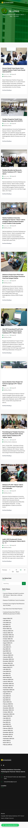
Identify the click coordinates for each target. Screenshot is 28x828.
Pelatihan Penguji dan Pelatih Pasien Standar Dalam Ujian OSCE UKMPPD (12, 120)
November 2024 (7, 661)
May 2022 (5, 722)
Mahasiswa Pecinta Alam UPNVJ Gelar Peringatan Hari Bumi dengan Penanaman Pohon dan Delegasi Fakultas (13, 276)
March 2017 (6, 742)
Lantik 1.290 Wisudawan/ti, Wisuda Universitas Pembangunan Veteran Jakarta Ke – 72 (13, 541)
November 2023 (7, 685)
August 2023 (6, 691)
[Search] (24, 583)
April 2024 (5, 675)
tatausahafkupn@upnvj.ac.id (10, 781)
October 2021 (6, 736)
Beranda (3, 813)
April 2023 (5, 700)
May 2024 (5, 673)
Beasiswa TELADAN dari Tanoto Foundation (14, 600)
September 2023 (7, 689)
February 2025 (7, 655)
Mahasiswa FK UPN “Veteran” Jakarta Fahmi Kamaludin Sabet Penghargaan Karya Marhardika (12, 486)
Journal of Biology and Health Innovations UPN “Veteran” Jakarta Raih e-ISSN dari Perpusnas (13, 595)
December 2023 (7, 683)
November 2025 (7, 636)
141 (13, 571)
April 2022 (5, 724)
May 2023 (5, 698)
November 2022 (7, 710)
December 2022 (7, 708)
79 (16, 570)
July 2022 (5, 718)
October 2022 (6, 712)
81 (24, 570)
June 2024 (6, 671)
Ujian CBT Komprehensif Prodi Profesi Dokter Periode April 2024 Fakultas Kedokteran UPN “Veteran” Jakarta (12, 331)
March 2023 (6, 702)
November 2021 (7, 734)
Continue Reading (6, 90)
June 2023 (6, 695)
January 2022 (6, 730)
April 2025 (5, 651)
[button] (10, 825)
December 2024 (7, 659)
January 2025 (6, 657)
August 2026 (6, 618)
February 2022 (7, 728)
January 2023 (6, 706)
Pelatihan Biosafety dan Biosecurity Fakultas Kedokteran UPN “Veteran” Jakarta (12, 172)
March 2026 (6, 628)
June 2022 (6, 720)
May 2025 (5, 649)
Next (17, 571)
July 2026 (5, 620)
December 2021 (7, 732)
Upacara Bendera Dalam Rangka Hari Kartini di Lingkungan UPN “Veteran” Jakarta (12, 383)
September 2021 (7, 738)
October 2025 (6, 638)
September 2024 (7, 665)
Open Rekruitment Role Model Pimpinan (12, 608)
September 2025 (7, 641)
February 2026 (7, 630)
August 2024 (6, 667)
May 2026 (5, 624)
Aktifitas (6, 76)
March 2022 (6, 726)
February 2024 (7, 679)
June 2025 (6, 647)
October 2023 (6, 687)
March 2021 (6, 740)
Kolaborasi (14, 442)
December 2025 (7, 634)
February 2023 (7, 704)
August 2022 (6, 716)
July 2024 (5, 669)
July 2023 (5, 693)
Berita (9, 76)
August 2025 (6, 643)
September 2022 (7, 714)
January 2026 (6, 632)
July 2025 (5, 645)
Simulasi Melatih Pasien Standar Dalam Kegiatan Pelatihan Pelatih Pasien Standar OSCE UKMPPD (13, 70)
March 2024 (6, 677)
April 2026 (5, 626)
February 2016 (7, 744)
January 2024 (6, 681)
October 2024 (6, 663)
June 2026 (6, 622)
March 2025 (6, 653)
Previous (4, 570)
